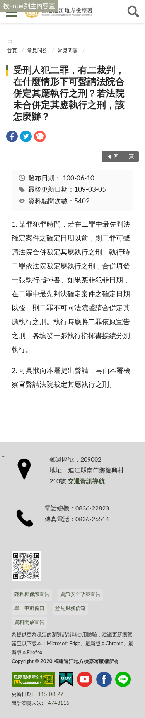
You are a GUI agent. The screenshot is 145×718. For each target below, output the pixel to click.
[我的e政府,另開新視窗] (66, 681)
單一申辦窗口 (29, 608)
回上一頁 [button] (124, 156)
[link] (12, 138)
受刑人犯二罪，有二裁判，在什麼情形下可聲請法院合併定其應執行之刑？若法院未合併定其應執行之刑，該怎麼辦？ (69, 94)
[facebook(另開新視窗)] (104, 681)
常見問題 (68, 50)
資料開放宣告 (29, 622)
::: (10, 41)
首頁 (12, 50)
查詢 (133, 11)
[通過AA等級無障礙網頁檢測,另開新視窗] (33, 681)
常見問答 (37, 50)
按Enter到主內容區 (29, 6)
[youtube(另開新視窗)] (84, 681)
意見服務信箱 (70, 608)
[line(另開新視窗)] (123, 681)
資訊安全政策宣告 (80, 594)
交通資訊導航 (86, 481)
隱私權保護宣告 (31, 594)
